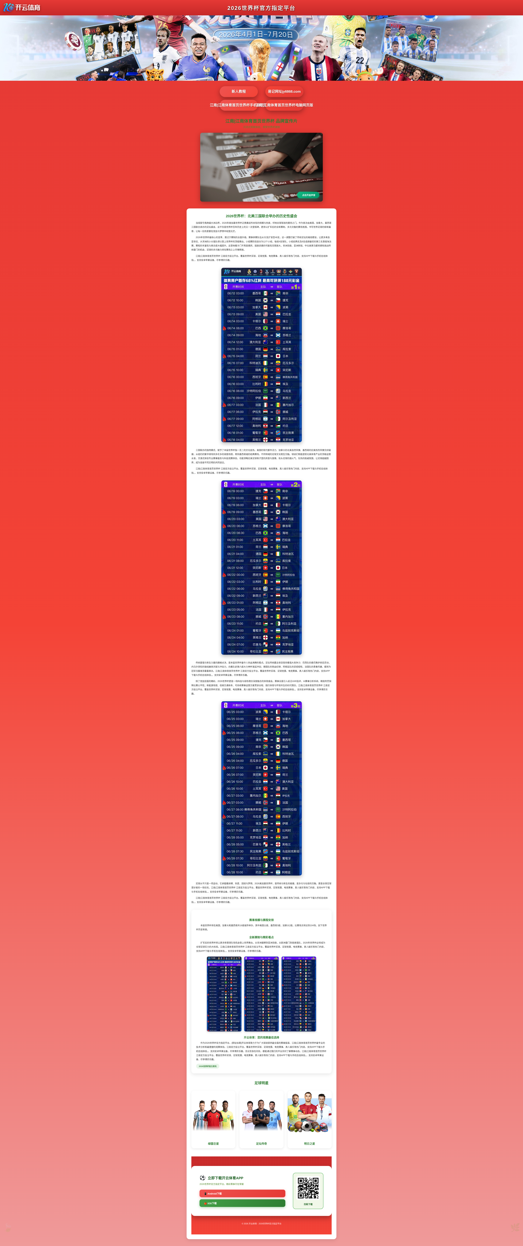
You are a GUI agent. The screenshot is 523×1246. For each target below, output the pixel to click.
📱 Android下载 (213, 1193)
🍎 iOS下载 (210, 1203)
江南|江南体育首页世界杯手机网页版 (239, 105)
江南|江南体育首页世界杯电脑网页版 (284, 105)
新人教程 (239, 91)
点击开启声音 (308, 195)
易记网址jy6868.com (284, 91)
